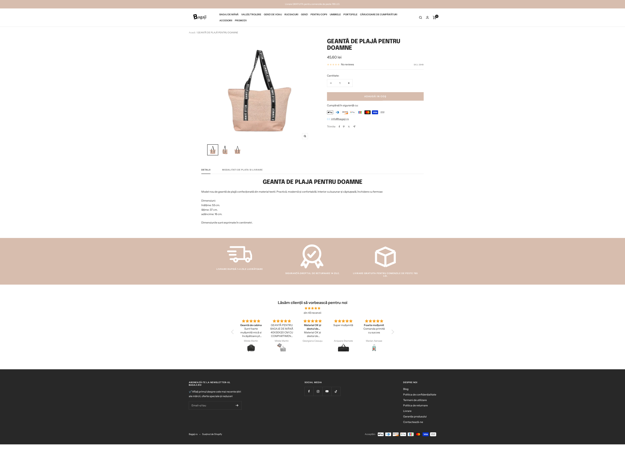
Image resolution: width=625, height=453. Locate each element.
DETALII (205, 169)
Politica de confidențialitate (419, 394)
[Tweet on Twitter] (348, 126)
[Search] (420, 17)
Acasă (192, 32)
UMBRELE (335, 14)
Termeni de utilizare (415, 400)
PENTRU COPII (319, 14)
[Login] (427, 17)
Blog (406, 389)
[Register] (237, 405)
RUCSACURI (291, 14)
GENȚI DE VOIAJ (273, 14)
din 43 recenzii (312, 312)
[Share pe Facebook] (339, 126)
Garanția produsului (415, 416)
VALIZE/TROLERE (251, 14)
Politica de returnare (415, 405)
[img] (312, 308)
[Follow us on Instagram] (317, 391)
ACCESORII (225, 20)
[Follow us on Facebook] (309, 391)
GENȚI (304, 14)
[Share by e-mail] (354, 126)
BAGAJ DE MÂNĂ (229, 14)
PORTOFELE (350, 14)
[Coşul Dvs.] (434, 17)
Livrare (407, 411)
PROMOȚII (241, 20)
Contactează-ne (413, 422)
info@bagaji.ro (340, 119)
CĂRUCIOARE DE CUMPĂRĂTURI (378, 14)
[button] (233, 332)
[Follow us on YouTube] (326, 391)
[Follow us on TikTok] (335, 391)
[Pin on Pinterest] (344, 126)
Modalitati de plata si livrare (242, 169)
